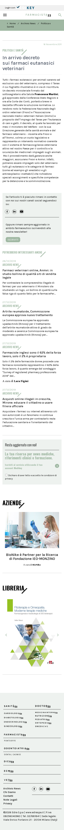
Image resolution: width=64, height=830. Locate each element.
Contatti (8, 795)
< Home (11, 23)
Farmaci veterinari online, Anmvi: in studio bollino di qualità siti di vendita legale (29, 273)
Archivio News (28, 23)
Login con (10, 7)
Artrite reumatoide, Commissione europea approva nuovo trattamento (27, 313)
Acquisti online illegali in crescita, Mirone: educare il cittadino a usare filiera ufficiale (27, 402)
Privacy (7, 803)
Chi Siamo (9, 792)
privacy (9, 478)
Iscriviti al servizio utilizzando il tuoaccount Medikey (24, 466)
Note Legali (10, 799)
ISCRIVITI (13, 239)
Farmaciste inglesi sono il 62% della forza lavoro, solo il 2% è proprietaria (31, 354)
